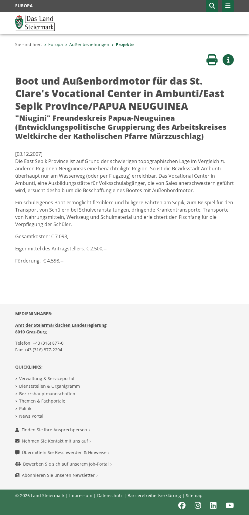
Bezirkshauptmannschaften (47, 393)
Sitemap (194, 495)
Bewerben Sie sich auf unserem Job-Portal (66, 464)
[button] (212, 6)
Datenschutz (110, 495)
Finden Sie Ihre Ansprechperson (55, 430)
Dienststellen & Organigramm (49, 386)
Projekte (125, 44)
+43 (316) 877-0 (48, 343)
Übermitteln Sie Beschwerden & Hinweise (65, 452)
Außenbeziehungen (89, 44)
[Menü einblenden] (228, 6)
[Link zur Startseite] (35, 22)
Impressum (80, 495)
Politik (25, 408)
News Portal (31, 416)
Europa (55, 44)
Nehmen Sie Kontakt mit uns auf (55, 441)
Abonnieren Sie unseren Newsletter (59, 475)
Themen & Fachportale (42, 401)
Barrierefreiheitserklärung (154, 495)
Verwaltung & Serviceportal (46, 378)
